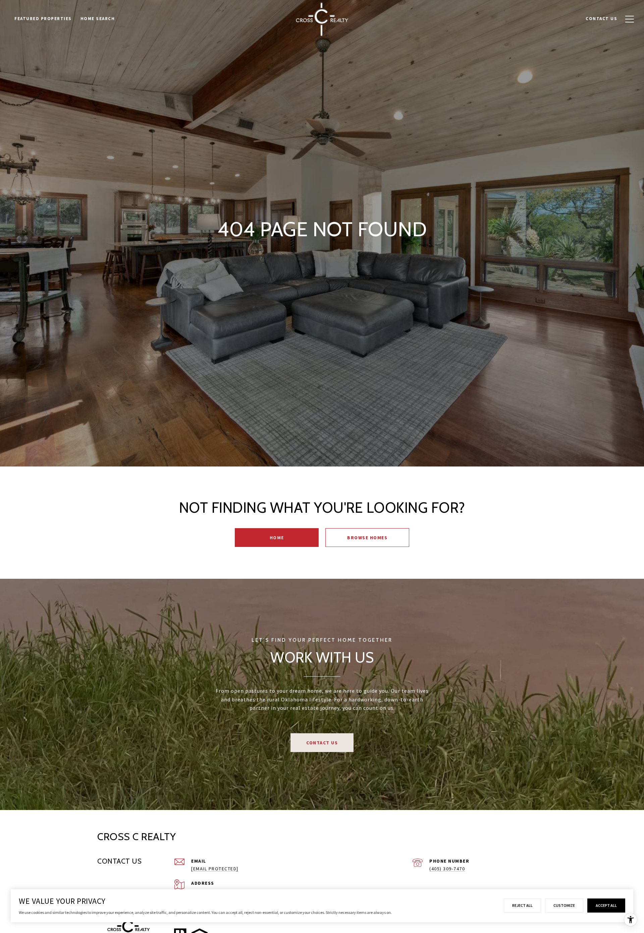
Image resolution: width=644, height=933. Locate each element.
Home (277, 538)
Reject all (522, 905)
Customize (564, 905)
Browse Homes (367, 538)
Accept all (606, 905)
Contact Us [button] (322, 743)
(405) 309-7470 (447, 869)
